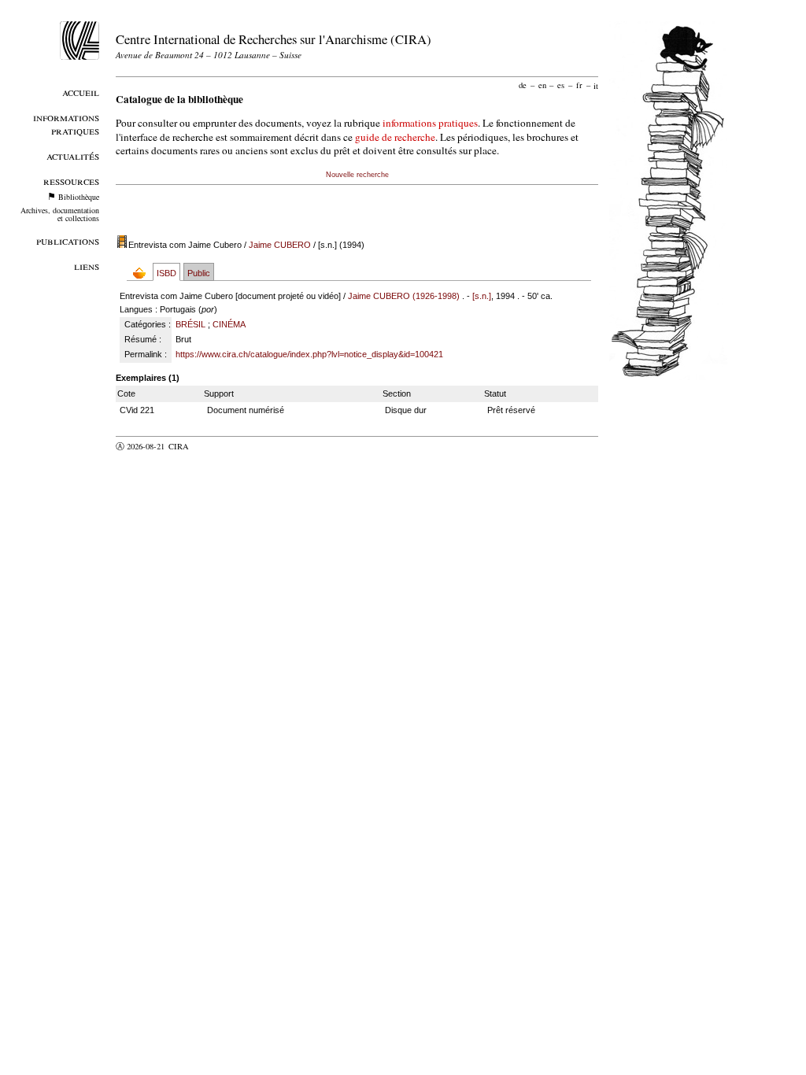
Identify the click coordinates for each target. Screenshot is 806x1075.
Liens (86, 265)
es (560, 85)
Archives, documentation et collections (59, 214)
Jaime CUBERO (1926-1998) (404, 296)
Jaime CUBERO (280, 244)
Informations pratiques (66, 123)
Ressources (71, 180)
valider (209, 446)
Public (198, 273)
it (595, 85)
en (542, 85)
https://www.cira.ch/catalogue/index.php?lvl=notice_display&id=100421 (309, 354)
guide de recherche (395, 137)
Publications (67, 240)
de (523, 85)
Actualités (72, 155)
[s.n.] (481, 296)
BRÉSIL (190, 324)
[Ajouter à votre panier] (143, 273)
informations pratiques (430, 123)
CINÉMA (229, 324)
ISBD (166, 273)
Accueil (80, 91)
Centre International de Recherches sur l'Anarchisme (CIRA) (273, 39)
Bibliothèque (78, 196)
